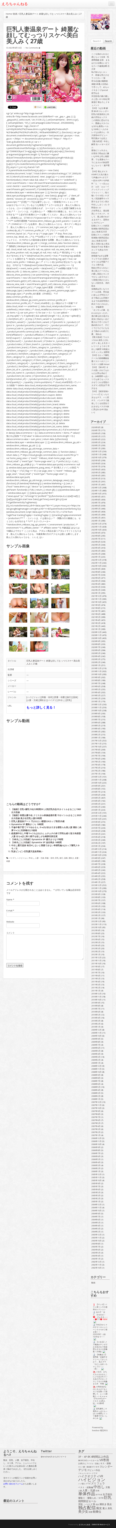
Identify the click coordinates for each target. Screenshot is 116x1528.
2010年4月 (96, 1017)
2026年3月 (96, 442)
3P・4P (82, 1456)
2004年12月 (96, 1204)
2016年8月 (96, 788)
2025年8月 (96, 463)
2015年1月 (96, 846)
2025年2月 (96, 481)
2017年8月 (96, 752)
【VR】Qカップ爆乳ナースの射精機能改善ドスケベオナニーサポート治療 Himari (100, 360)
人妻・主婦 (32, 700)
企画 (97, 1490)
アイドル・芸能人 (93, 1463)
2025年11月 (96, 454)
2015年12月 (96, 813)
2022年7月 (96, 575)
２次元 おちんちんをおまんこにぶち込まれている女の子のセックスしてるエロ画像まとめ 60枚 (100, 1377)
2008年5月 (96, 1087)
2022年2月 (96, 590)
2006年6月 (96, 1156)
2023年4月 (96, 547)
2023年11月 (96, 526)
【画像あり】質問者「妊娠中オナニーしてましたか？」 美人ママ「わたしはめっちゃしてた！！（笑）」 (100, 1361)
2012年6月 (96, 939)
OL (98, 1460)
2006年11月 (96, 1141)
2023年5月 (96, 544)
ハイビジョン (33, 697)
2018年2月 (96, 734)
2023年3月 (96, 550)
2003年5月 (96, 1252)
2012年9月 (96, 930)
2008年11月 (96, 1069)
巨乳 (69, 700)
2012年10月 (96, 927)
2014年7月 (96, 864)
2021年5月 (96, 617)
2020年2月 (96, 662)
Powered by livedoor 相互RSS (100, 1429)
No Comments (32, 48)
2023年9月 (96, 532)
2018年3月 (96, 731)
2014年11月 (96, 852)
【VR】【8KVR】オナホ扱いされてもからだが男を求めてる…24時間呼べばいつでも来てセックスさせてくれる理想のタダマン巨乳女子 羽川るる (100, 378)
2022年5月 (96, 581)
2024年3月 (96, 514)
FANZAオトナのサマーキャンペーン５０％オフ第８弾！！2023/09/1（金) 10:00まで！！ (100, 1330)
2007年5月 (96, 1123)
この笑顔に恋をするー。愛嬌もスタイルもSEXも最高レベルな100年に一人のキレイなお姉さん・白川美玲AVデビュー (100, 128)
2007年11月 (96, 1105)
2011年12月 (96, 957)
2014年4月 (96, 873)
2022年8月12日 (15, 47)
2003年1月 (96, 1258)
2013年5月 (96, 906)
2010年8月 (96, 1005)
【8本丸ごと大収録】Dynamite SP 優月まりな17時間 (37, 839)
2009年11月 (96, 1032)
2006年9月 (96, 1147)
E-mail (9, 910)
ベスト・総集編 (85, 1487)
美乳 (110, 1508)
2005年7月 (96, 1186)
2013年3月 (96, 912)
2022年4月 (96, 584)
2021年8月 (96, 608)
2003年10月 (96, 1240)
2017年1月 (96, 773)
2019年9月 (96, 677)
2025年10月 (96, 457)
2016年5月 (96, 797)
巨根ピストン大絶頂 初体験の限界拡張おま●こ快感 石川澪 (100, 228)
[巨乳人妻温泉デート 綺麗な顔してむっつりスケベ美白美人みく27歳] (44, 77)
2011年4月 (96, 981)
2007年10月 (96, 1108)
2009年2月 (96, 1060)
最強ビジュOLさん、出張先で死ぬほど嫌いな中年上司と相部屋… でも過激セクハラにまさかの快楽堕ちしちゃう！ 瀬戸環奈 (100, 159)
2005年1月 (96, 1201)
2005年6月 (96, 1189)
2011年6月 (96, 975)
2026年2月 (96, 445)
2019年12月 (96, 668)
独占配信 (87, 1507)
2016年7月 (96, 791)
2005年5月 (96, 1192)
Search (108, 40)
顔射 (91, 1512)
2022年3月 (96, 587)
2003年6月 (96, 1249)
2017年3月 (96, 767)
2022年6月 (96, 578)
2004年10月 (96, 1210)
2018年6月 (96, 722)
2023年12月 (96, 523)
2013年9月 (96, 894)
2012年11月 (96, 924)
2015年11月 (96, 816)
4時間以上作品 (100, 1456)
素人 (104, 1508)
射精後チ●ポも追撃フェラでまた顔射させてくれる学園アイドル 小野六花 (100, 260)
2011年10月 (96, 963)
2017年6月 (96, 758)
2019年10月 (96, 674)
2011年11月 (96, 960)
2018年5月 (96, 725)
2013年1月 (96, 918)
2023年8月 (96, 535)
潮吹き (43, 700)
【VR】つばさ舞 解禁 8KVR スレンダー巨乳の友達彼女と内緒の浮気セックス (100, 113)
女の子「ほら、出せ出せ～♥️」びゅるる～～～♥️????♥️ (100, 1316)
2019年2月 (96, 698)
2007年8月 (96, 1114)
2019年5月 (96, 689)
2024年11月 (96, 490)
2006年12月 (96, 1138)
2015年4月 (96, 837)
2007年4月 (96, 1126)
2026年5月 (96, 436)
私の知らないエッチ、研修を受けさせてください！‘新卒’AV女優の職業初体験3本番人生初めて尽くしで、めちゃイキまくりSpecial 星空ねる (100, 82)
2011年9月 (96, 966)
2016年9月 (96, 785)
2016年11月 (96, 779)
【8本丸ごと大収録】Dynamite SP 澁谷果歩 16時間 (36, 842)
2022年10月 (96, 566)
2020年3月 (96, 659)
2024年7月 (96, 502)
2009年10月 (96, 1035)
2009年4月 (96, 1054)
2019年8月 (96, 680)
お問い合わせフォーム (13, 1483)
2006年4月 (96, 1162)
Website (10, 921)
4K (88, 1456)
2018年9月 (96, 713)
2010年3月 (96, 1020)
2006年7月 (96, 1153)
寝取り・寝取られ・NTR (90, 1498)
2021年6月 (96, 614)
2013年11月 (96, 888)
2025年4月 (96, 475)
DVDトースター (89, 1460)
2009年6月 (96, 1047)
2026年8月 (96, 427)
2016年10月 (96, 782)
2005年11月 (96, 1177)
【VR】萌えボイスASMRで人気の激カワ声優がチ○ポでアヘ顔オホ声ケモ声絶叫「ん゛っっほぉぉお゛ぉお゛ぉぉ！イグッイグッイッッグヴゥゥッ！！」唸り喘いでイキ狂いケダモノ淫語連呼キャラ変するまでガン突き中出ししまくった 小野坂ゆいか (100, 189)
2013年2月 (96, 915)
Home (9, 13)
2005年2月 (96, 1198)
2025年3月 (96, 478)
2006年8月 (96, 1150)
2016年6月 (96, 794)
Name (9, 899)
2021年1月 (96, 629)
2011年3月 (96, 984)
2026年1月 (96, 448)
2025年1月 (96, 484)
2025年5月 (96, 472)
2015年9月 (96, 822)
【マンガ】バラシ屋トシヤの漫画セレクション (100, 1307)
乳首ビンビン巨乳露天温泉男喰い (27, 851)
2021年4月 (96, 620)
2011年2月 (96, 987)
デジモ (82, 1469)
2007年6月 (96, 1120)
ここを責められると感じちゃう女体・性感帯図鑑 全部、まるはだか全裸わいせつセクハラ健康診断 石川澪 (100, 61)
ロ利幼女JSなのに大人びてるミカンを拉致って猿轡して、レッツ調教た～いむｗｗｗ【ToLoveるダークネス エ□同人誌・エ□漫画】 (100, 1394)
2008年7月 (96, 1081)
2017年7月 (96, 755)
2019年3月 (96, 695)
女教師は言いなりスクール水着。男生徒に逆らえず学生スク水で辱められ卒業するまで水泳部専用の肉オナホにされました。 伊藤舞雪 (100, 298)
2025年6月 (96, 469)
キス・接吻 (105, 1463)
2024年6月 (96, 505)
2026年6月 (96, 433)
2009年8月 (96, 1041)
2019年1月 (96, 701)
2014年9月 (96, 858)
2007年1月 (96, 1135)
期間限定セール (87, 1501)
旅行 (69, 697)
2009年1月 (96, 1063)
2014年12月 (96, 849)
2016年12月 (96, 776)
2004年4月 (96, 1225)
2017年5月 (96, 761)
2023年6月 (96, 541)
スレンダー (106, 1466)
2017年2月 (96, 770)
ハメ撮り (81, 1483)
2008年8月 (96, 1078)
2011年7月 (96, 972)
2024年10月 (96, 493)
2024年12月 (96, 487)
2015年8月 (96, 825)
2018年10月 (96, 710)
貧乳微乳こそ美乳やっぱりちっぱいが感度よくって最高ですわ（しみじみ (100, 1413)
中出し (61, 700)
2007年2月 (96, 1132)
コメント (10, 932)
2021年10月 (96, 602)
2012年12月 (96, 921)
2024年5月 (96, 508)
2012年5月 (96, 942)
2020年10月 (96, 638)
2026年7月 (96, 430)
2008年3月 (96, 1093)
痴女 (99, 1508)
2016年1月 (96, 810)
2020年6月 (96, 650)
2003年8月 (96, 1243)
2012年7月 (96, 936)
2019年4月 (96, 692)
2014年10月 (96, 855)
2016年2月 (96, 806)
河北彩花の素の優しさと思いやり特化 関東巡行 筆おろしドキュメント (100, 100)
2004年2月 (96, 1231)
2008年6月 (96, 1084)
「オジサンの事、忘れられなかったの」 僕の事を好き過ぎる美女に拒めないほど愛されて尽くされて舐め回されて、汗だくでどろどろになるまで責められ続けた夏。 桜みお (100, 322)
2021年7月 (96, 611)
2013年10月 (96, 891)
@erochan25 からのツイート (54, 1456)
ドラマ (94, 1473)
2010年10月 (96, 999)
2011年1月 (96, 990)
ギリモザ (95, 1466)
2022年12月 (96, 559)
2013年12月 (96, 885)
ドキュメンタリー (85, 1473)
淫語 (97, 1504)
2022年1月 (96, 593)
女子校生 (107, 1494)
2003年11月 (96, 1237)
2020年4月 (96, 656)
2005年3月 (96, 1195)
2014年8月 (96, 861)
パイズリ (52, 700)
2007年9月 (96, 1111)
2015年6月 (96, 831)
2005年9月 (96, 1183)
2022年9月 (96, 569)
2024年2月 (96, 517)
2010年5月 (96, 1014)
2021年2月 (96, 626)
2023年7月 (96, 538)
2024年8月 (96, 499)
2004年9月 (96, 1213)
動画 (15, 13)
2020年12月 (96, 632)
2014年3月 (96, 876)
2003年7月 (96, 1246)
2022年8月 (96, 572)
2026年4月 (96, 439)
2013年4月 (96, 909)
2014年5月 (96, 870)
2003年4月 (96, 1255)
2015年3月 (96, 840)
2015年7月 (96, 828)
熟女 (109, 1504)
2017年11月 (96, 743)
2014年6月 (96, 867)
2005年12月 (96, 1174)
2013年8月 (96, 897)
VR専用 (104, 1460)
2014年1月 (96, 882)
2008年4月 (96, 1090)
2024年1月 (96, 520)
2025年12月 (96, 451)
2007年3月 (96, 1129)
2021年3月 (96, 623)
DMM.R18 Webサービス (101, 1524)
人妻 (80, 1490)
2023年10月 (96, 529)
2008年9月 (96, 1075)
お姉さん (82, 1463)
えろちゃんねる (15, 4)
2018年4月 (96, 728)
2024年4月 (96, 511)
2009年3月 (96, 1057)
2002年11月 (96, 1264)
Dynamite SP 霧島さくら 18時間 (27, 824)
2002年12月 (96, 1261)
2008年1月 (96, 1099)
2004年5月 (96, 1222)
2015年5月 (96, 834)
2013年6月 (96, 903)
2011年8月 (96, 969)
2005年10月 (96, 1180)
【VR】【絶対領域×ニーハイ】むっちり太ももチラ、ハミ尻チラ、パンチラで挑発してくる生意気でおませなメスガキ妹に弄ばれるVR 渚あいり (100, 402)
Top (108, 1520)
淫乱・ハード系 (86, 1504)
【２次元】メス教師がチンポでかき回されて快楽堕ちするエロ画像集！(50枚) (100, 1347)
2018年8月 (96, 716)
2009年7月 (96, 1044)
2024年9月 (96, 496)
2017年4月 (96, 764)
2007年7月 (96, 1117)
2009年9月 (96, 1038)
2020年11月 (96, 635)
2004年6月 (96, 1219)
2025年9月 (96, 460)
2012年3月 (96, 948)
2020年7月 (96, 647)
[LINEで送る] (50, 107)
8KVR (80, 1460)
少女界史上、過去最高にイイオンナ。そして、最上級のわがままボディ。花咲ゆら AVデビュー (100, 216)
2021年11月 (96, 599)
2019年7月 (96, 683)
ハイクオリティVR (90, 1476)
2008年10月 (96, 1072)
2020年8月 (96, 644)
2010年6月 (96, 1011)
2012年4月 (96, 945)
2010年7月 (96, 1008)
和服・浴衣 (47, 697)
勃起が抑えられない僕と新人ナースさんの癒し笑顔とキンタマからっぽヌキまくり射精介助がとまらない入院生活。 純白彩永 (100, 276)
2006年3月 (96, 1165)
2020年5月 (96, 653)
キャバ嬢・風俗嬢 (85, 1467)
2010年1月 (96, 1026)
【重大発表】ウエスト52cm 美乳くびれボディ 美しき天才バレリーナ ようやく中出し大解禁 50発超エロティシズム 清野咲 (100, 344)
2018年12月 (96, 704)
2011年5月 (96, 978)
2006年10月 (96, 1144)
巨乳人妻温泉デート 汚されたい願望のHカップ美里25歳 (37, 821)
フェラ (101, 1483)
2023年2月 (96, 553)
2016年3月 (96, 803)
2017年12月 (96, 740)
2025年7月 (96, 466)
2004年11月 (96, 1207)
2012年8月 (96, 933)
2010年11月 (96, 996)
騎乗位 (97, 1511)
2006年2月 (96, 1168)
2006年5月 (96, 1159)
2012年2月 (96, 951)
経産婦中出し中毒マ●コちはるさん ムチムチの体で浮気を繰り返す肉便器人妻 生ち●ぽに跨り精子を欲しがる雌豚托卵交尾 (46, 835)
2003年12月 (96, 1234)
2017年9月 (96, 749)
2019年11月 (96, 671)
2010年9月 (96, 1002)
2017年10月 (96, 746)
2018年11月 (96, 707)
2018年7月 (96, 719)
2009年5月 (96, 1050)
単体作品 (86, 1493)
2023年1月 (96, 556)
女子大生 (99, 1494)
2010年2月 (96, 1023)
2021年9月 (96, 605)
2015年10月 (96, 819)
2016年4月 (96, 800)
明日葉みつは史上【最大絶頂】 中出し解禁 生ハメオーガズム (100, 143)
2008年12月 (96, 1066)
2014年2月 (96, 879)
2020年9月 (96, 641)
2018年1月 (96, 737)
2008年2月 (96, 1096)
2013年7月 (96, 900)
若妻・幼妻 (59, 697)
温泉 (75, 697)
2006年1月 (96, 1171)
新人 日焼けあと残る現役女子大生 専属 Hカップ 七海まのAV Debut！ (100, 248)
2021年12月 (96, 596)
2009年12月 (96, 1029)
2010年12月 (96, 993)
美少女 (83, 1511)
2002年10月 (96, 1267)
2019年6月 (96, 686)
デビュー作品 (93, 1470)
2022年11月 (96, 562)
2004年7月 (96, 1216)
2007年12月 (96, 1102)
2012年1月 (96, 954)
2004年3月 (96, 1228)
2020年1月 (96, 665)
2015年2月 (96, 843)
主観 (107, 1487)
